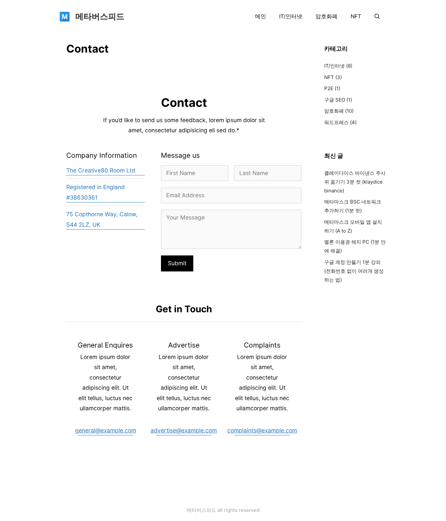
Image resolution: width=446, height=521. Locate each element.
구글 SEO (334, 100)
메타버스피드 (99, 16)
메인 (260, 16)
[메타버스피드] (65, 16)
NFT (356, 16)
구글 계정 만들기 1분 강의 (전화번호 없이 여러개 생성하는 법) (354, 271)
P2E (328, 88)
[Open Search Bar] (377, 16)
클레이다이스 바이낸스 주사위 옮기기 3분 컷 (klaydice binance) (355, 182)
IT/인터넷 (290, 16)
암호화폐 (326, 16)
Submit (177, 263)
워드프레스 (336, 122)
